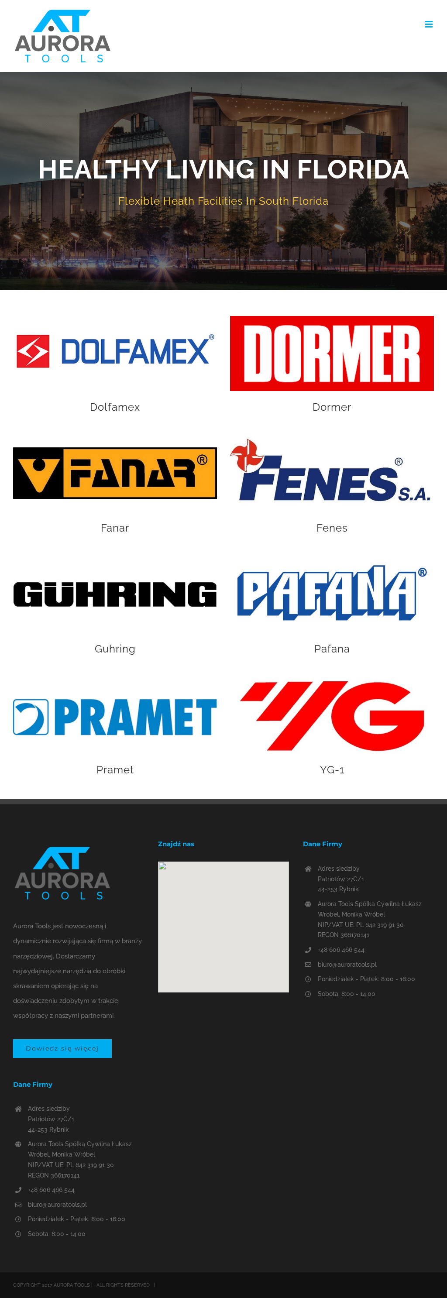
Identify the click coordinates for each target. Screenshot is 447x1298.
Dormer (332, 407)
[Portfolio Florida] (223, 181)
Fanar (115, 528)
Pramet (115, 770)
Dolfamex (115, 407)
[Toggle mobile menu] (429, 24)
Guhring (115, 649)
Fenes (332, 528)
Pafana (332, 649)
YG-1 (332, 770)
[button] (223, 922)
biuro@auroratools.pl (57, 1204)
